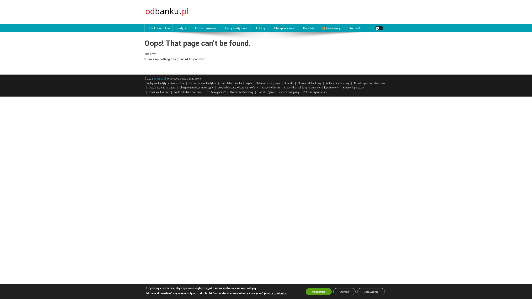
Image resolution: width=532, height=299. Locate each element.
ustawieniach (279, 293)
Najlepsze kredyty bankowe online (165, 83)
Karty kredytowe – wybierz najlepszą (278, 92)
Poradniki (309, 28)
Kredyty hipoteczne (353, 87)
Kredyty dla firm (271, 87)
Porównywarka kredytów (202, 83)
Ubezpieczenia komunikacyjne (196, 87)
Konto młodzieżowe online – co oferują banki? (199, 92)
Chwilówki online (159, 28)
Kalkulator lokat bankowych (236, 83)
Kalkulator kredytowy (268, 83)
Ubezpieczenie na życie (162, 87)
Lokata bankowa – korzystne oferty (238, 87)
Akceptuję (318, 292)
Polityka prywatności (315, 92)
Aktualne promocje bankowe (369, 83)
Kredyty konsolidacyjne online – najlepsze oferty (311, 87)
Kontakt (355, 28)
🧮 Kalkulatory (330, 28)
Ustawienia (371, 292)
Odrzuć (344, 292)
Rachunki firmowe (159, 92)
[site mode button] (379, 28)
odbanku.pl (160, 78)
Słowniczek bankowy (309, 83)
